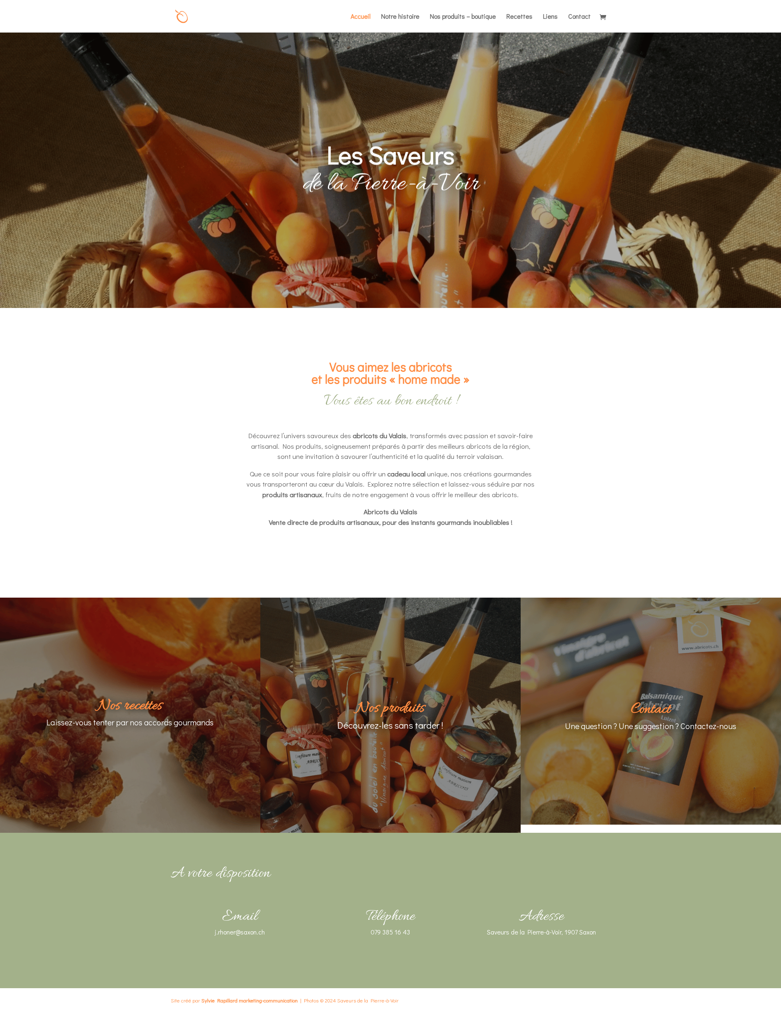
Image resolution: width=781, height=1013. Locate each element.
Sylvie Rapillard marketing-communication (249, 1000)
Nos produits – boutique (463, 16)
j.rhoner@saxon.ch (240, 932)
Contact (579, 16)
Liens (550, 16)
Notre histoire (400, 16)
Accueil (361, 16)
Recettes (519, 16)
